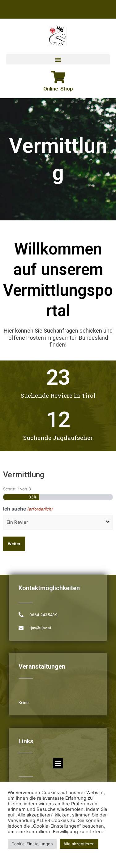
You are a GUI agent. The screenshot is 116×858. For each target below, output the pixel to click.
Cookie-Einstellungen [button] (32, 843)
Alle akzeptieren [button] (79, 843)
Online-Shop (58, 89)
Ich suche (28, 509)
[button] (58, 59)
